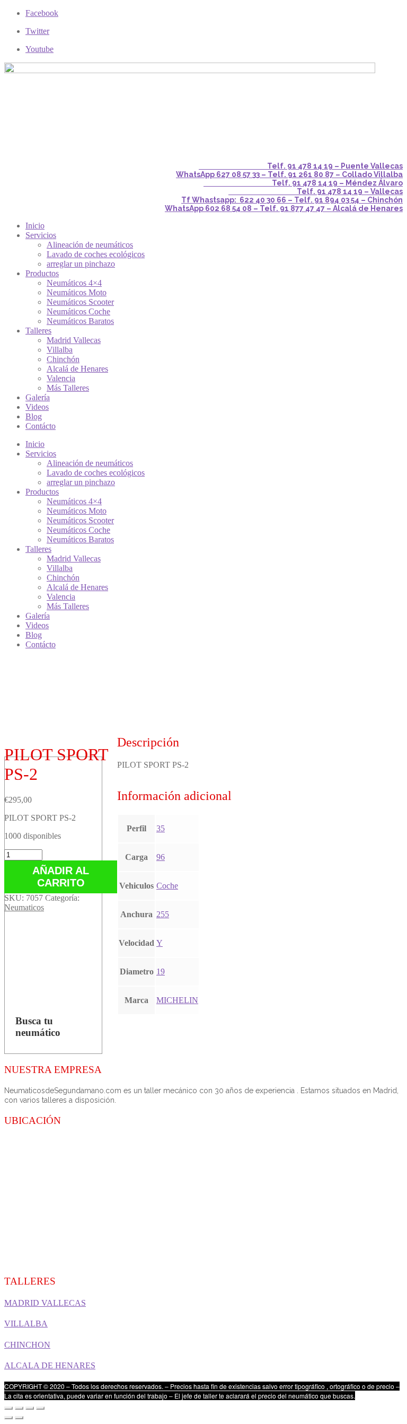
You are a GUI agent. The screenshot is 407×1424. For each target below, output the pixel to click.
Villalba (60, 349)
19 (160, 971)
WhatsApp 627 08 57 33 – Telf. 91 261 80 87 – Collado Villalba (289, 174)
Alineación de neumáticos (90, 244)
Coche (167, 885)
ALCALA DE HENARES (49, 1365)
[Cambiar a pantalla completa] (29, 1408)
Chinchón (63, 359)
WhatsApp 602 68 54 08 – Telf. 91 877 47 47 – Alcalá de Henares (284, 208)
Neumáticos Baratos (80, 321)
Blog (33, 416)
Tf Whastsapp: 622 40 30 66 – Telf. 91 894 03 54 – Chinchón (292, 200)
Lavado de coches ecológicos (96, 254)
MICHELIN (177, 1000)
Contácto (40, 425)
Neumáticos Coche (78, 311)
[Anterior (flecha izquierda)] (8, 1417)
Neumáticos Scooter (80, 301)
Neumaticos (24, 907)
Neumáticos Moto (77, 292)
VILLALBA (26, 1323)
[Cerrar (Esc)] (8, 1408)
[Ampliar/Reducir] (40, 1408)
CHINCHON (27, 1344)
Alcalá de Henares (77, 368)
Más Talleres (68, 387)
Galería (37, 397)
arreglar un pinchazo (81, 263)
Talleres (38, 330)
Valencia (61, 378)
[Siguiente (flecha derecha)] (19, 1417)
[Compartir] (19, 1408)
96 (160, 857)
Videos (37, 406)
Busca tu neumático (37, 1026)
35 (160, 828)
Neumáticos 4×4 (74, 282)
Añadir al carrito (60, 877)
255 (162, 914)
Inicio (35, 225)
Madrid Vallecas (74, 340)
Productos (42, 273)
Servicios (40, 235)
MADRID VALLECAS (45, 1302)
